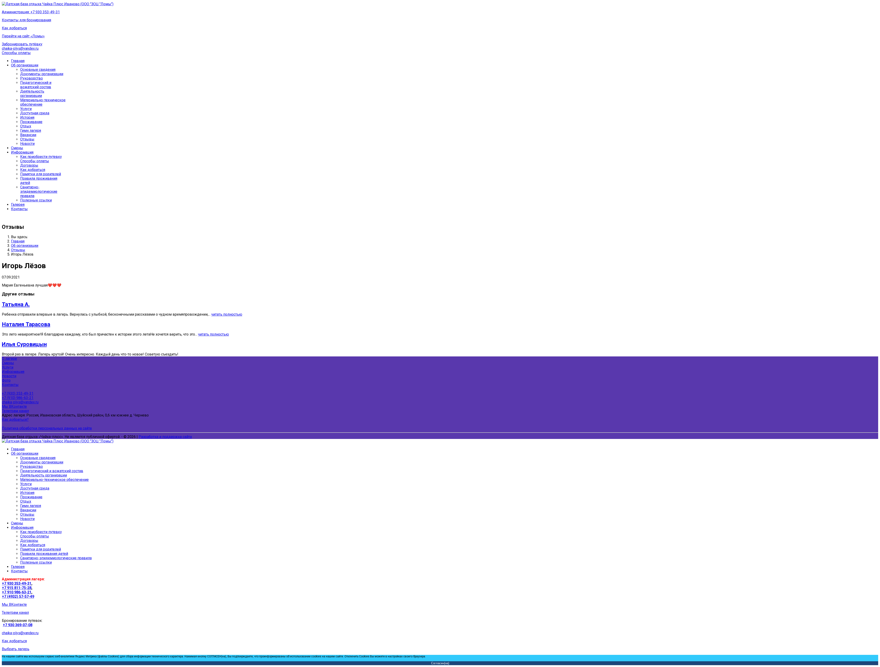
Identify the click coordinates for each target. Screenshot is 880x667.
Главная (18, 61)
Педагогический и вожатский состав (35, 84)
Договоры (29, 165)
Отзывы (27, 139)
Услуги (26, 109)
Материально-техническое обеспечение (54, 479)
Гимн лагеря (30, 130)
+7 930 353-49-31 (16, 583)
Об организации (24, 65)
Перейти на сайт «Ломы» (23, 36)
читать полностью (226, 314)
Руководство (31, 78)
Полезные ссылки (36, 200)
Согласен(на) (440, 663)
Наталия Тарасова (26, 324)
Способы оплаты (34, 161)
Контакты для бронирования (26, 20)
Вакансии (28, 135)
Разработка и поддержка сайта (165, 437)
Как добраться (14, 28)
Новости (27, 143)
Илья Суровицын (24, 344)
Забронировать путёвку (22, 44)
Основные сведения (37, 69)
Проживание (31, 122)
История (27, 117)
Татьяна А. (16, 304)
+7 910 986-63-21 (16, 592)
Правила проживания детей (44, 553)
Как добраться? (15, 419)
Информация (22, 152)
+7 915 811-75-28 (16, 588)
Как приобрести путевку (41, 156)
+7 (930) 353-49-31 (17, 393)
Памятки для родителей (40, 174)
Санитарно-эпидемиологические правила (38, 191)
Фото (6, 380)
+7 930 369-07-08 (17, 625)
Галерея (18, 204)
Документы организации (41, 74)
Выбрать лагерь (15, 649)
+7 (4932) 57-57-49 (18, 596)
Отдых (25, 126)
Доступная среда (34, 113)
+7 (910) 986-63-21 (17, 398)
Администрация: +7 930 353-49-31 (31, 12)
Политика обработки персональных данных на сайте (47, 428)
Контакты (19, 209)
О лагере (9, 358)
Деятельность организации (32, 93)
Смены (17, 148)
